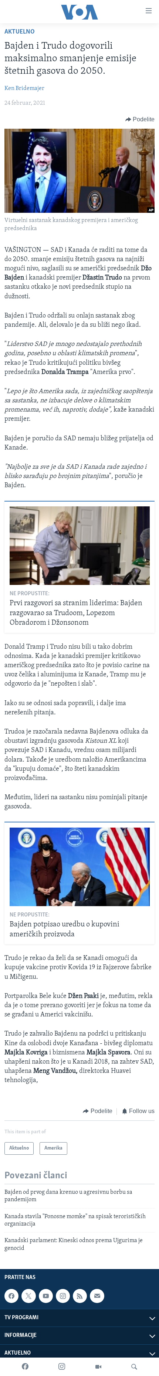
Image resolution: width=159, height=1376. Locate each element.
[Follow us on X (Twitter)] (28, 1296)
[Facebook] (25, 1367)
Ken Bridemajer (24, 88)
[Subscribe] (97, 1296)
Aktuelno (19, 32)
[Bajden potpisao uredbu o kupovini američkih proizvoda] (80, 867)
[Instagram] (61, 1367)
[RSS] (80, 1296)
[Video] (98, 1367)
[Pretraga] (134, 1367)
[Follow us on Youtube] (46, 1296)
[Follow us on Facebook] (11, 1296)
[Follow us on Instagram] (63, 1296)
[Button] (140, 119)
